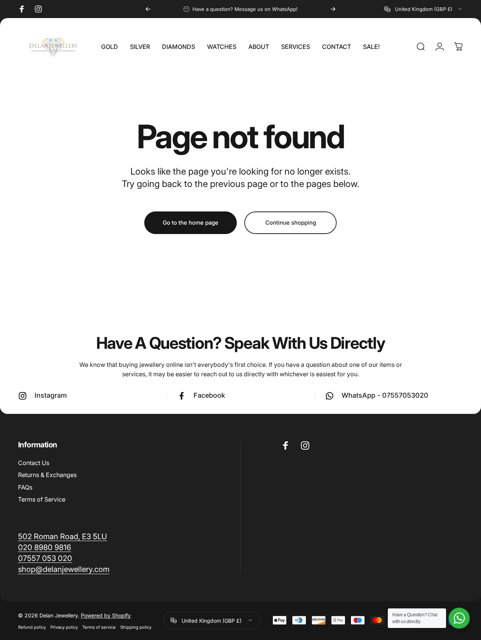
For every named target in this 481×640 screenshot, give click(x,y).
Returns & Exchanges (47, 475)
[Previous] (148, 9)
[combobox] (423, 9)
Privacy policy (64, 626)
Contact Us (33, 463)
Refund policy (32, 626)
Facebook (209, 395)
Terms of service (99, 626)
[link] (63, 569)
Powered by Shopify (106, 614)
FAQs (25, 487)
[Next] (333, 9)
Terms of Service (41, 499)
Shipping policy (135, 626)
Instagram (51, 395)
